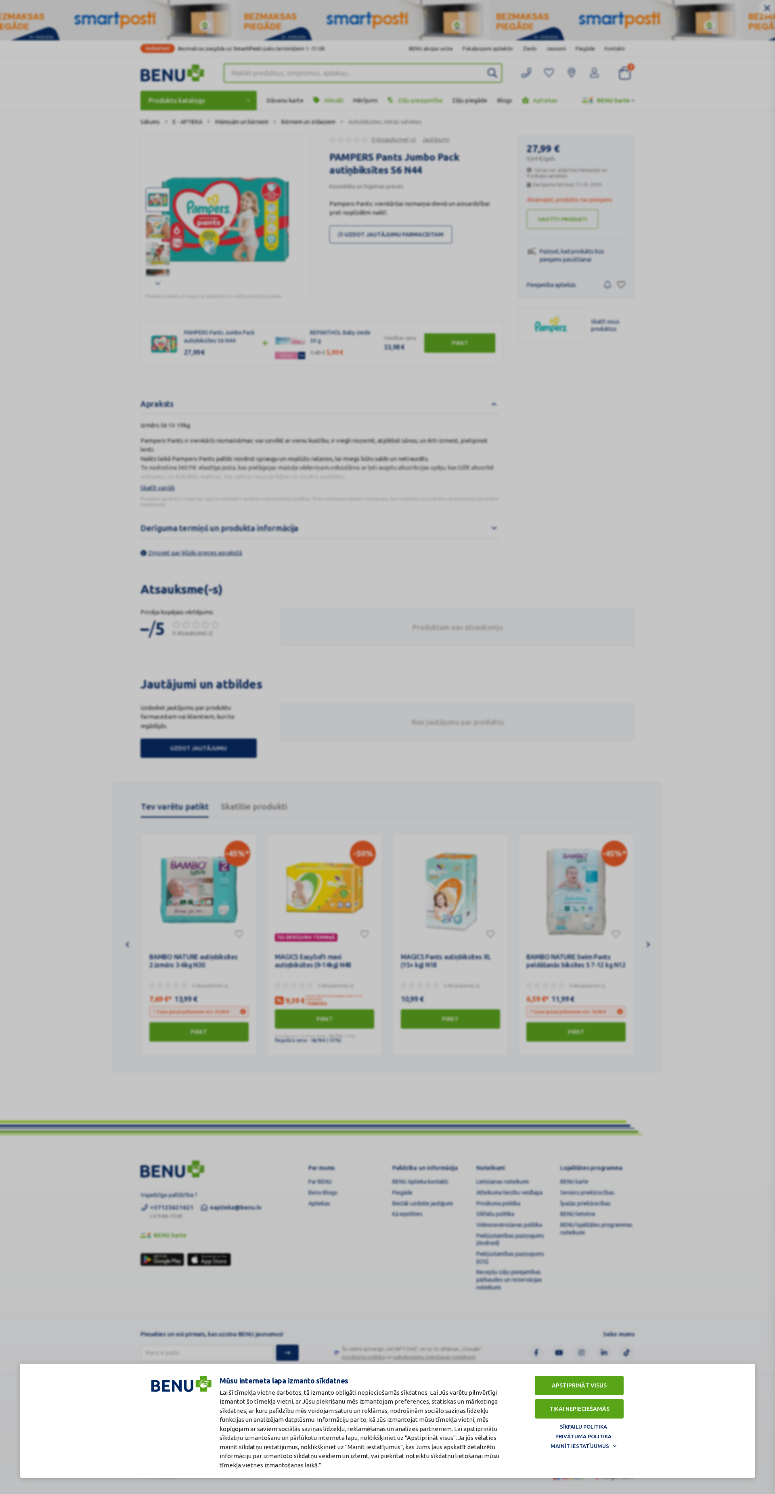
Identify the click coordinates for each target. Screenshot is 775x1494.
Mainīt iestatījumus (580, 1446)
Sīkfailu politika (583, 1426)
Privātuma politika (583, 1436)
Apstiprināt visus (579, 1385)
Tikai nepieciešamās (579, 1409)
